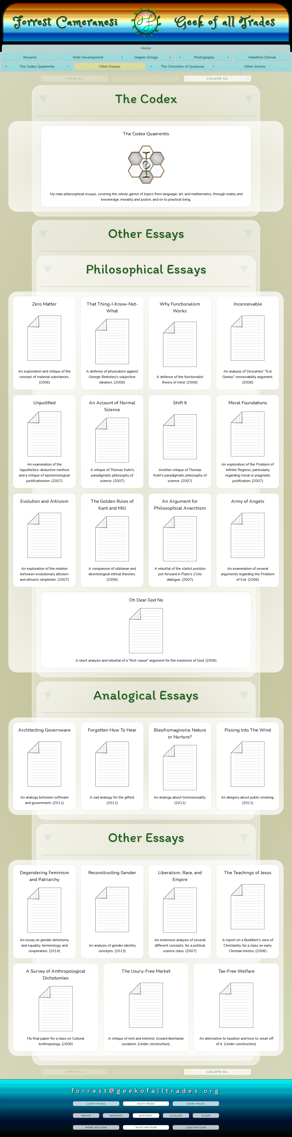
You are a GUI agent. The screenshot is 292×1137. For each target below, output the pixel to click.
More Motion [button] (96, 1127)
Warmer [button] (116, 1115)
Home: (146, 48)
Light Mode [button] (96, 1103)
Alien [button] (205, 1115)
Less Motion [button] (196, 1127)
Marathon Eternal (262, 57)
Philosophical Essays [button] (146, 269)
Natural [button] (146, 1115)
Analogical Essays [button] (146, 695)
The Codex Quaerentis (37, 66)
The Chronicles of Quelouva (182, 66)
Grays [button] (86, 1115)
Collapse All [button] (217, 78)
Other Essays (109, 66)
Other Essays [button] (146, 233)
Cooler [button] (176, 1115)
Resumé (29, 57)
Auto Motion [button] (146, 1127)
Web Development (88, 57)
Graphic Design (145, 57)
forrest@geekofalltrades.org (146, 1090)
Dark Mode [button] (196, 1103)
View (146, 166)
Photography (204, 57)
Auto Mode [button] (146, 1103)
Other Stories (255, 66)
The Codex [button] (146, 98)
